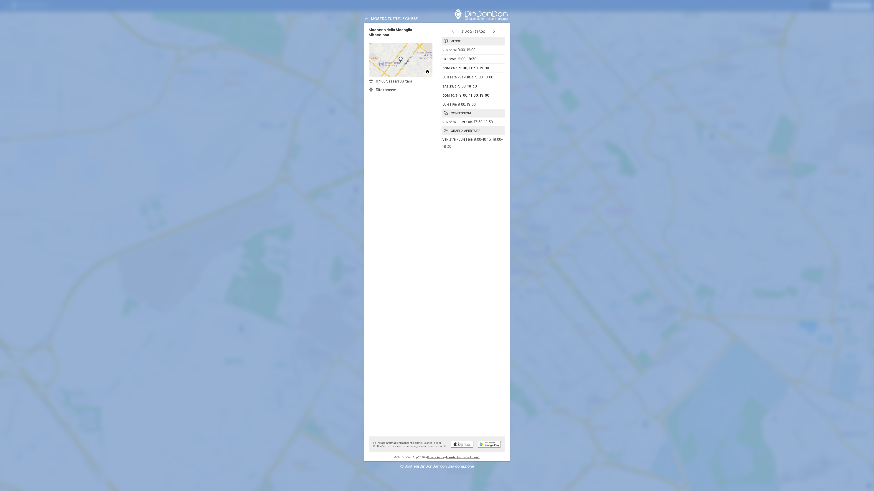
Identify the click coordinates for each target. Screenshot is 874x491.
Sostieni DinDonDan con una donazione (439, 466)
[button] (400, 59)
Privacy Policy (435, 457)
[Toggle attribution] (427, 72)
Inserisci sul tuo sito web (463, 457)
